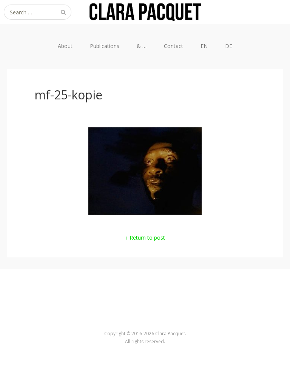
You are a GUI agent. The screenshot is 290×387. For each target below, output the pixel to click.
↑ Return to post (145, 237)
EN (204, 46)
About (65, 46)
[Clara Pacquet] (145, 12)
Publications (104, 46)
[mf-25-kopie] (145, 212)
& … (142, 46)
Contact (173, 46)
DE (228, 46)
